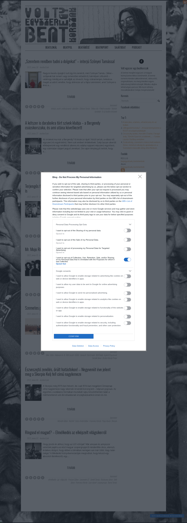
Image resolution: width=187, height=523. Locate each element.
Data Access (93, 346)
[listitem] (93, 224)
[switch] (127, 230)
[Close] (140, 177)
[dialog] (93, 261)
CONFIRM (74, 336)
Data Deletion (78, 346)
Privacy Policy (109, 346)
